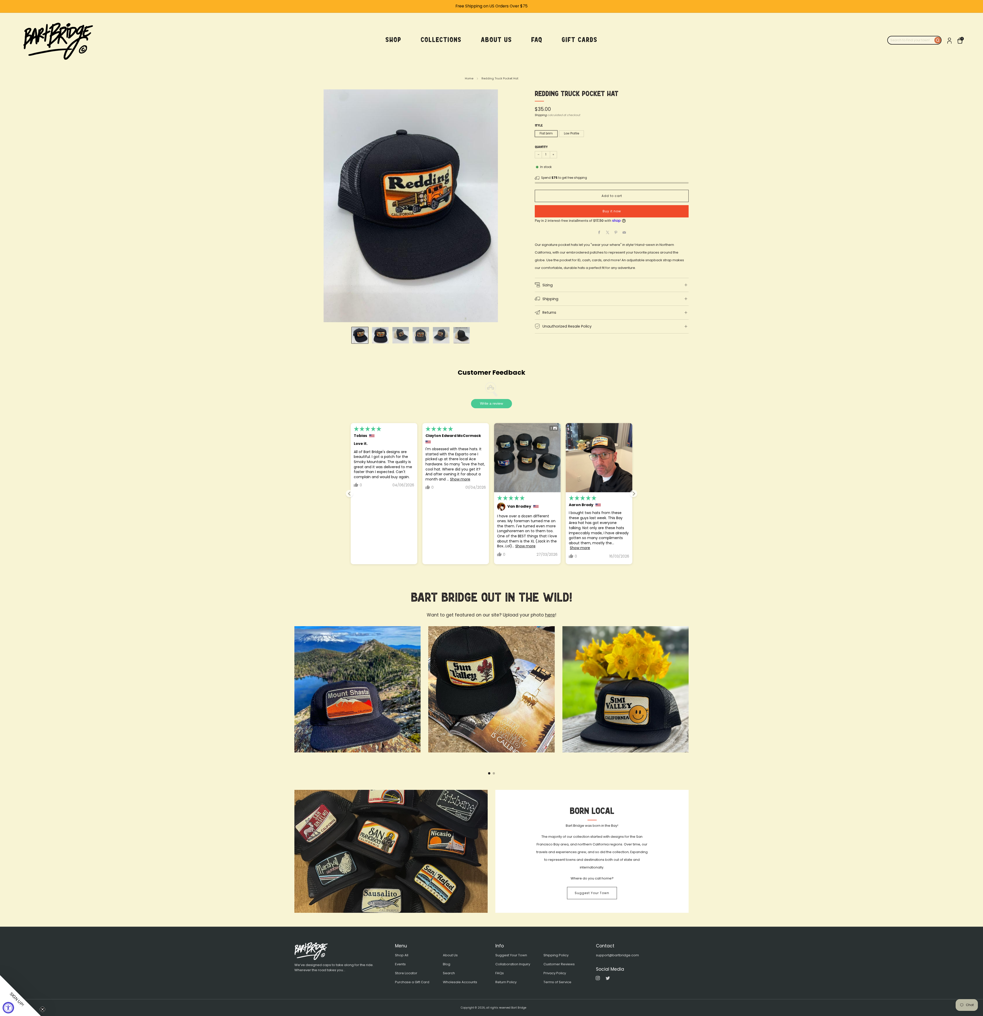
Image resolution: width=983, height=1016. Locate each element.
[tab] (489, 773)
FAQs (499, 973)
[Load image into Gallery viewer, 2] (380, 335)
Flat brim (546, 133)
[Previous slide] (349, 493)
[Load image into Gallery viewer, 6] (461, 335)
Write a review (491, 403)
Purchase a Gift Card (412, 982)
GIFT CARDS (579, 39)
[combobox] (911, 40)
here (550, 615)
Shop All (401, 955)
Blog (446, 964)
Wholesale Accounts (460, 982)
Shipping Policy (556, 955)
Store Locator (406, 973)
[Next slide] (633, 493)
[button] (20, 995)
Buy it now (612, 211)
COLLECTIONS (441, 39)
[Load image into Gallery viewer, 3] (400, 335)
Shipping (541, 115)
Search (449, 973)
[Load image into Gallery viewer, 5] (441, 335)
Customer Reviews (559, 964)
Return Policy (506, 982)
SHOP (393, 39)
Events (400, 964)
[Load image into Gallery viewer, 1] (359, 335)
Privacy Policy (554, 973)
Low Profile (571, 133)
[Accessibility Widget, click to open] (8, 1007)
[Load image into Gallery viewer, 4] (420, 335)
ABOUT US (496, 39)
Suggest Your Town (592, 893)
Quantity (541, 147)
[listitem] (491, 6)
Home (469, 78)
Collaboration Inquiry (512, 964)
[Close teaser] (42, 1009)
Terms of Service (557, 982)
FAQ (536, 39)
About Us (450, 955)
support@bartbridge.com (617, 955)
